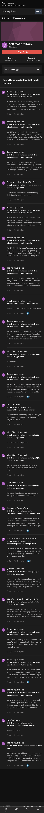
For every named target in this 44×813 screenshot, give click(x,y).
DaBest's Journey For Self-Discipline (22, 598)
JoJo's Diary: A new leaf (17, 351)
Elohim (35, 486)
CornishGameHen (14, 513)
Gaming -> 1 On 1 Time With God (21, 182)
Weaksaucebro (13, 303)
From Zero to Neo (15, 482)
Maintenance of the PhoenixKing (21, 538)
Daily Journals (26, 97)
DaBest (35, 602)
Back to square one (15, 91)
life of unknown (14, 404)
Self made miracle (16, 94)
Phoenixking (12, 544)
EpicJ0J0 (35, 354)
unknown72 (11, 410)
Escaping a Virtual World (17, 508)
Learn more (4, 4)
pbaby (34, 572)
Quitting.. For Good (15, 568)
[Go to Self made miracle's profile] (3, 92)
